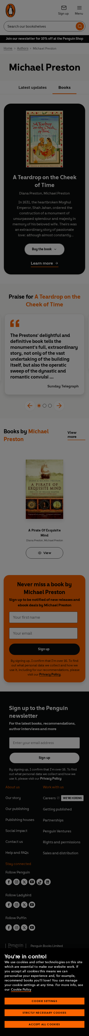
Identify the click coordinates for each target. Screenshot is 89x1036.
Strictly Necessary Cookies (45, 1012)
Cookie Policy (21, 989)
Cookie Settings (44, 1001)
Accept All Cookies (44, 1024)
